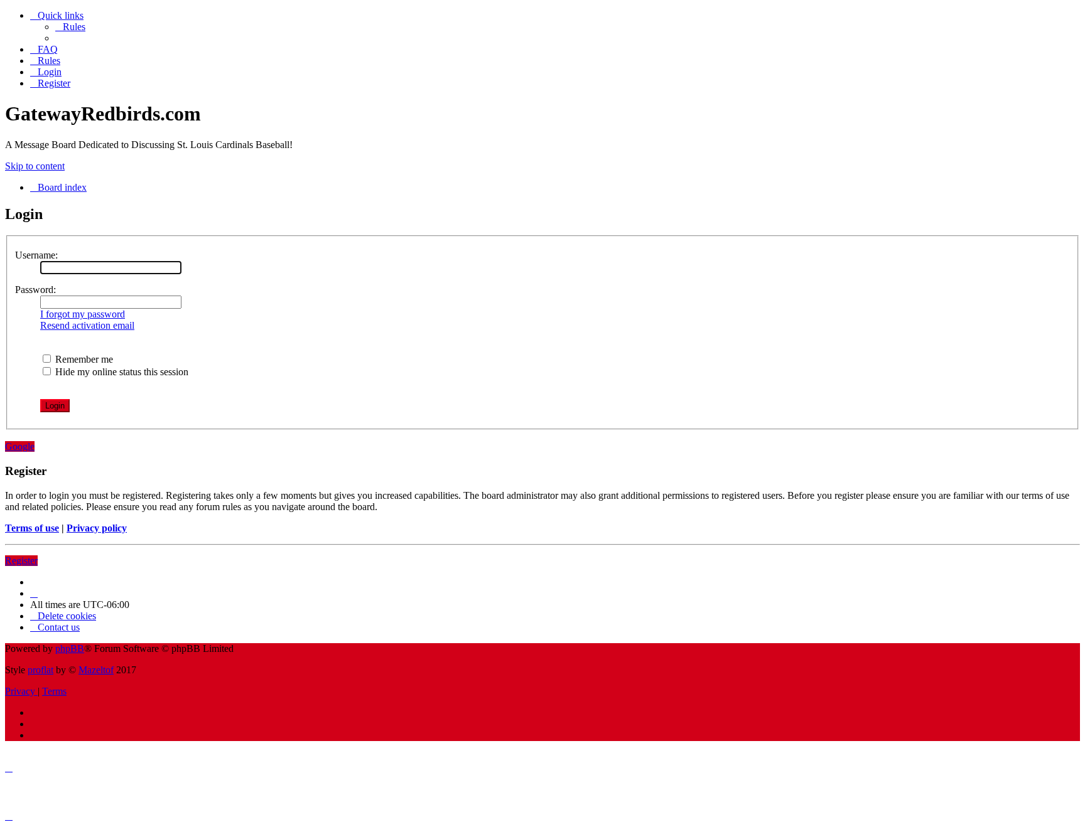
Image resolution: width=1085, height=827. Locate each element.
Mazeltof (96, 669)
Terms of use (32, 528)
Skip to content (35, 166)
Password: (35, 289)
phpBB (69, 648)
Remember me (83, 359)
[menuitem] (70, 26)
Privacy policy (97, 528)
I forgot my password (82, 314)
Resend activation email (87, 325)
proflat (40, 669)
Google (20, 446)
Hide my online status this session (120, 371)
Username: (36, 255)
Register (21, 560)
